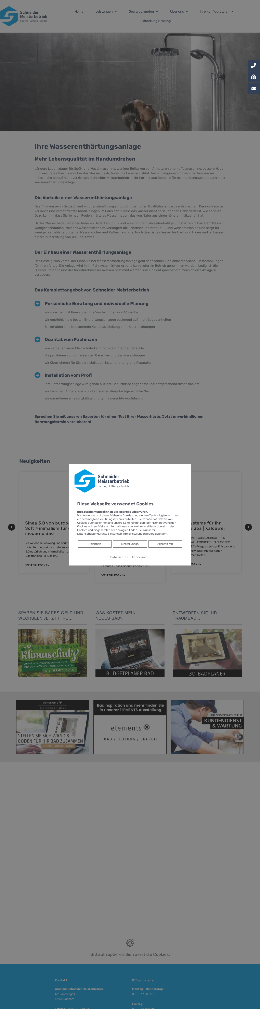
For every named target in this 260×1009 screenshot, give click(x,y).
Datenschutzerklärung (91, 533)
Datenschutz (119, 557)
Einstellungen (130, 543)
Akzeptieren (165, 543)
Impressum (139, 557)
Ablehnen (94, 543)
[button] (254, 65)
